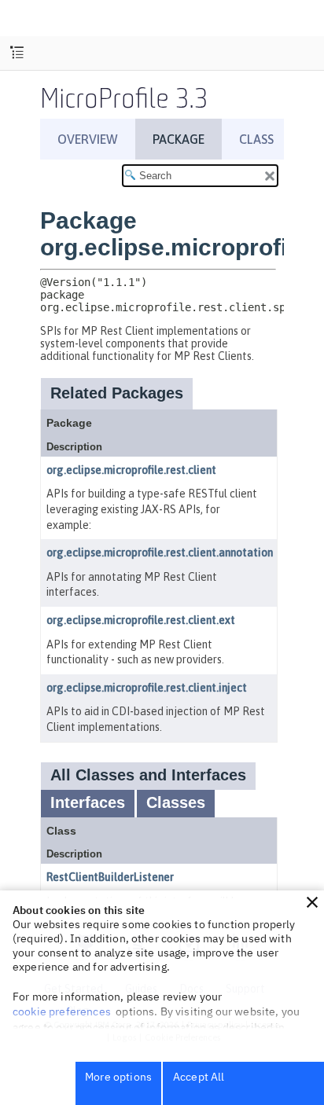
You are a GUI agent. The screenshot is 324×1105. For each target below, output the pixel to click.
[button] (312, 902)
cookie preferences (62, 1011)
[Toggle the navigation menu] (17, 53)
